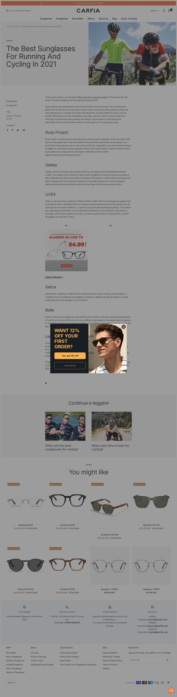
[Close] (124, 327)
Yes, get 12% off (70, 356)
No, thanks (70, 365)
